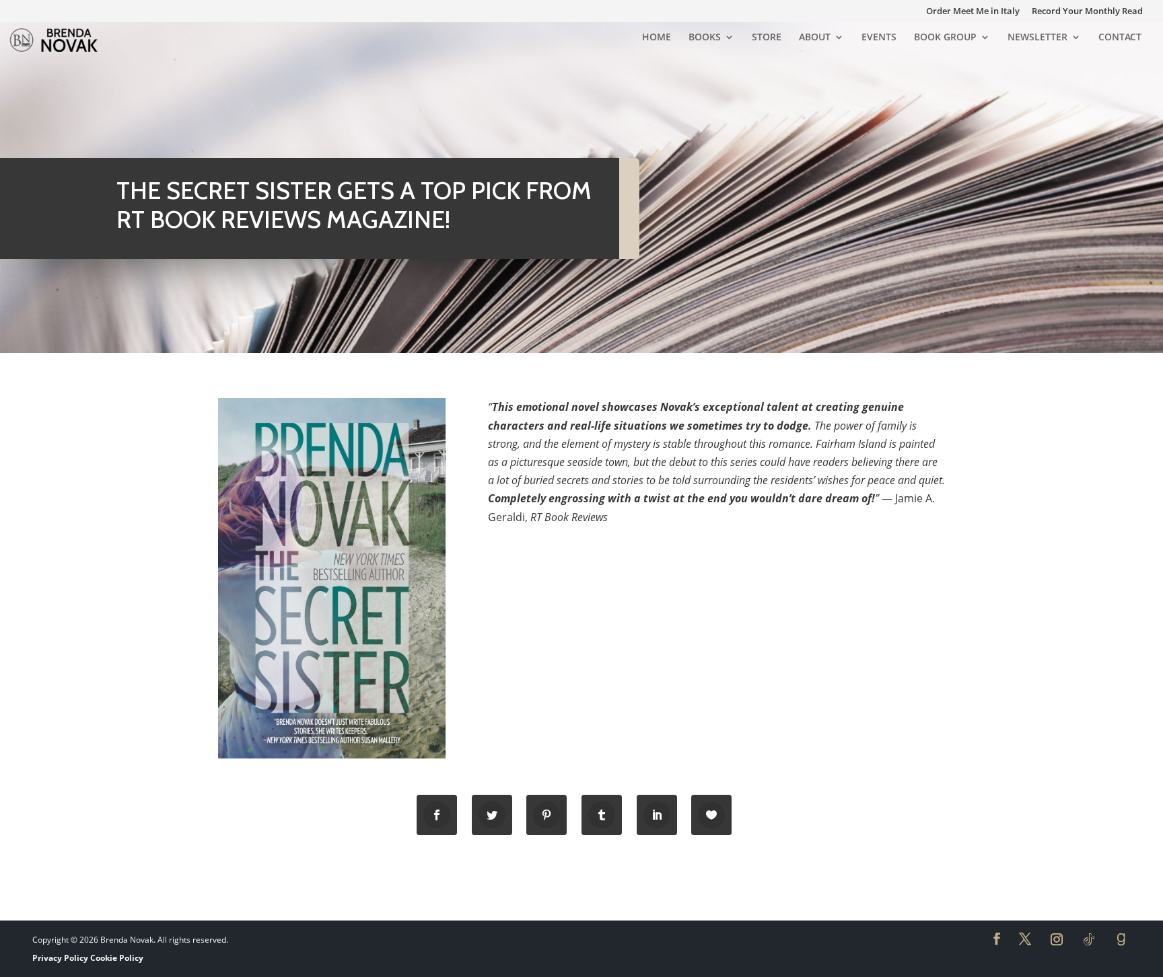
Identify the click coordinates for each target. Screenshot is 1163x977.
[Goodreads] (1121, 939)
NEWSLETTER (1037, 37)
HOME (656, 37)
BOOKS (705, 37)
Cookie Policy (116, 958)
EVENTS (878, 37)
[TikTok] (1089, 939)
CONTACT (1119, 37)
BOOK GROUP (945, 37)
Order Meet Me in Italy (973, 12)
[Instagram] (1056, 939)
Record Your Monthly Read (1087, 12)
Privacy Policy (60, 958)
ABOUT (815, 37)
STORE (766, 37)
